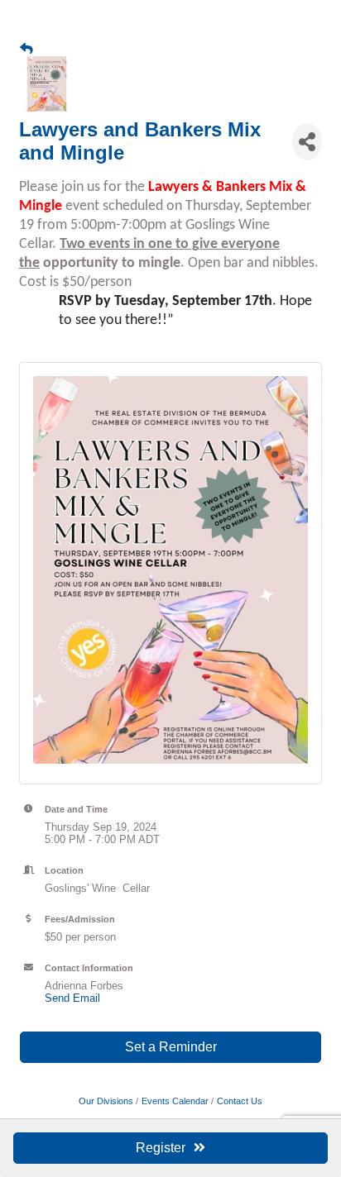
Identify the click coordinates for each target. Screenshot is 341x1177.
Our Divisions (106, 1101)
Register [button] (160, 1148)
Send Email (72, 998)
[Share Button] (307, 141)
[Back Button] (26, 48)
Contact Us (239, 1101)
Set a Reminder (171, 1047)
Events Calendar (175, 1101)
